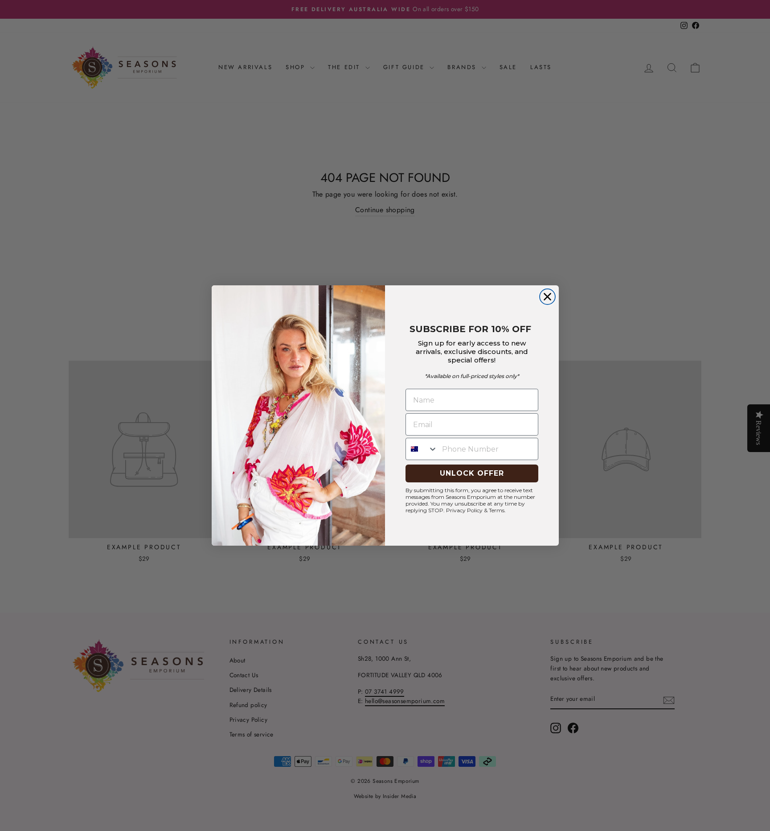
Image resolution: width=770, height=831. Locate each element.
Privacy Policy (464, 510)
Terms (496, 510)
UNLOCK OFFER (472, 473)
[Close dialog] (547, 296)
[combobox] (422, 449)
